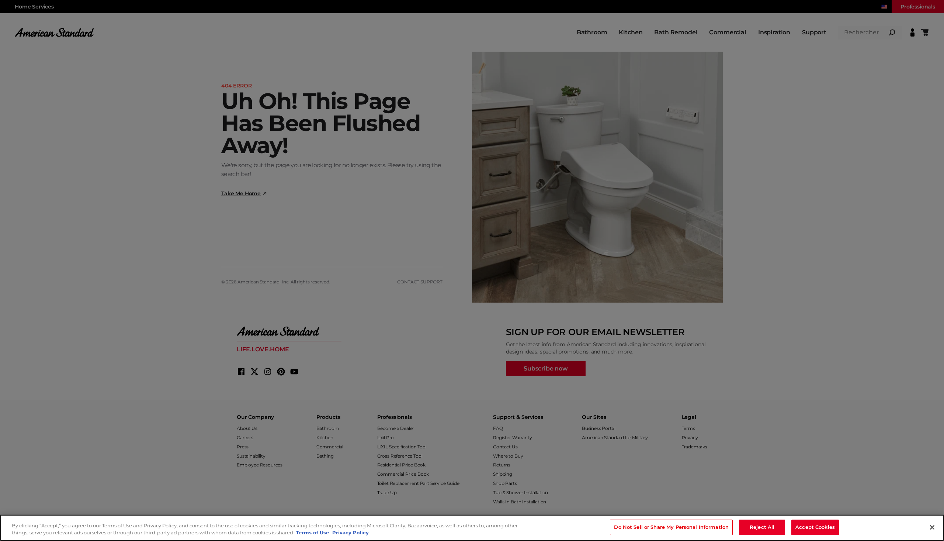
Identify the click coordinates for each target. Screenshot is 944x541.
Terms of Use (313, 533)
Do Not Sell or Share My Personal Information (671, 527)
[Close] (932, 527)
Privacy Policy (350, 533)
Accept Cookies (815, 527)
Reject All (762, 527)
